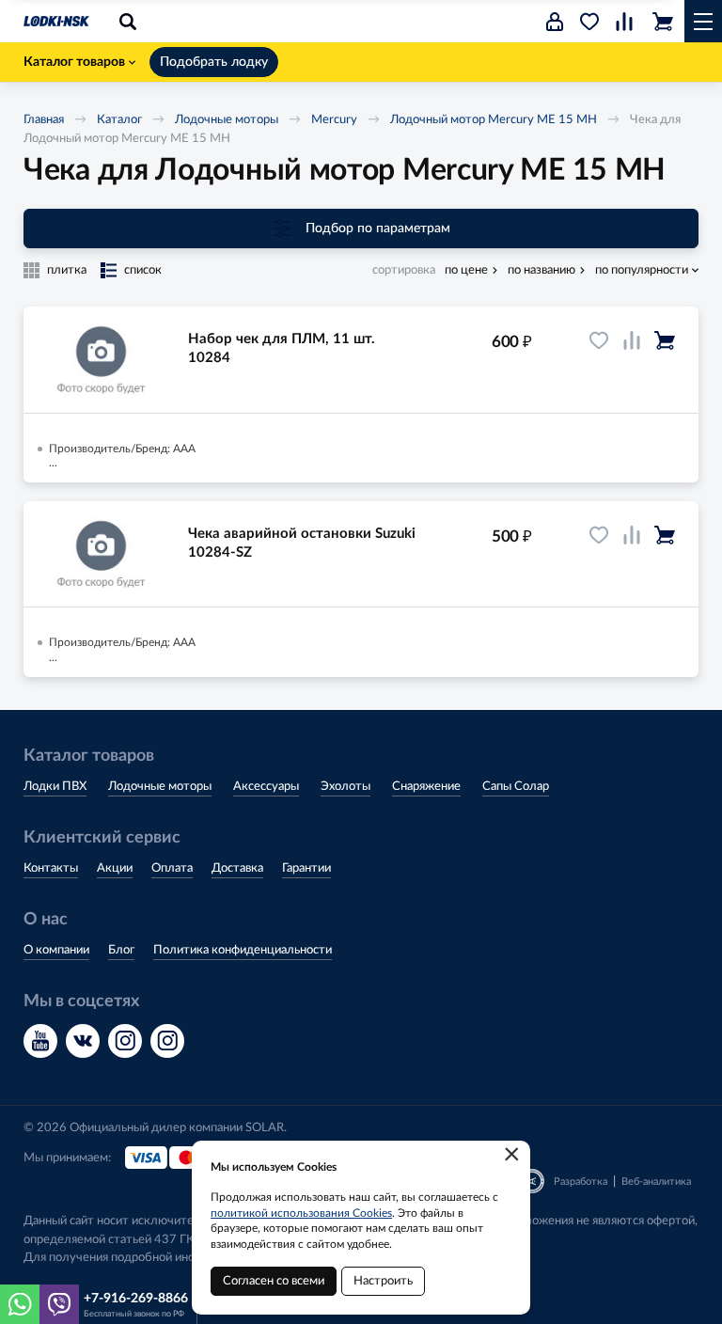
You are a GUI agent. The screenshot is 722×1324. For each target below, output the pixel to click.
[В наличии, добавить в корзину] (665, 340)
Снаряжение (426, 786)
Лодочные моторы (226, 120)
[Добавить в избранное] (599, 340)
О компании (56, 950)
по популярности (641, 270)
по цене (466, 270)
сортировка (403, 270)
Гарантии (306, 868)
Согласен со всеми (273, 1281)
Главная (44, 120)
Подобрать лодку (214, 62)
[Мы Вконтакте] (83, 1041)
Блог (121, 950)
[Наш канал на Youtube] (40, 1041)
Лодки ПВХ (55, 786)
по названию (541, 270)
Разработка (580, 1181)
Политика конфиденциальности (242, 950)
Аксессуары (266, 786)
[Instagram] (125, 1041)
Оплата (172, 868)
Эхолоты (345, 786)
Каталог (119, 120)
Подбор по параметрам (378, 228)
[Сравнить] (632, 340)
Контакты (51, 868)
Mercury (334, 120)
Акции (115, 868)
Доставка (237, 868)
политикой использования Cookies (301, 1213)
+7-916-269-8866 (136, 1298)
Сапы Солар (515, 786)
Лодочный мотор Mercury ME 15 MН (493, 120)
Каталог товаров (74, 62)
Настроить (383, 1281)
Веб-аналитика (656, 1181)
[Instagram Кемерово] (167, 1041)
